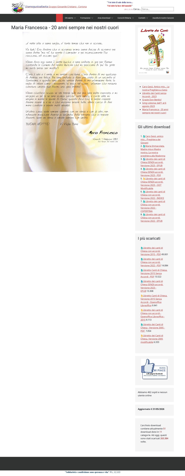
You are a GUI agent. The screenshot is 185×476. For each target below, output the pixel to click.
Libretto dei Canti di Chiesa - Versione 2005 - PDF (153, 327)
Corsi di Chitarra (124, 18)
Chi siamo (69, 18)
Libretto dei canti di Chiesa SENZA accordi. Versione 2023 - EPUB (153, 162)
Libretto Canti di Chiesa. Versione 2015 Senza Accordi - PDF (154, 273)
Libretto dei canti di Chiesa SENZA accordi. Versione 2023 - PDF (153, 172)
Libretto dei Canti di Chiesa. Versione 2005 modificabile (152, 339)
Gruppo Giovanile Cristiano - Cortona (56, 6)
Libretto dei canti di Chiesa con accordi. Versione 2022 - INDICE (153, 195)
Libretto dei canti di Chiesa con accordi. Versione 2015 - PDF (152, 251)
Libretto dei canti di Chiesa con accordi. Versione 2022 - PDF (152, 262)
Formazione (85, 18)
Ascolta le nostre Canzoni (163, 18)
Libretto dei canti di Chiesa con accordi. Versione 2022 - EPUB (153, 217)
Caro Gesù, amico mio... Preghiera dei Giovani (152, 139)
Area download (104, 18)
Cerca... (137, 9)
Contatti (141, 18)
